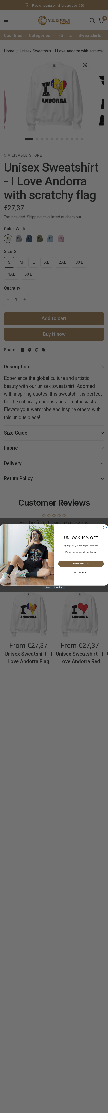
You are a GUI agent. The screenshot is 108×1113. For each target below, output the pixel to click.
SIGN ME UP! (81, 563)
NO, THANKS (80, 572)
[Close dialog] (104, 527)
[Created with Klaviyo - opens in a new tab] (54, 587)
